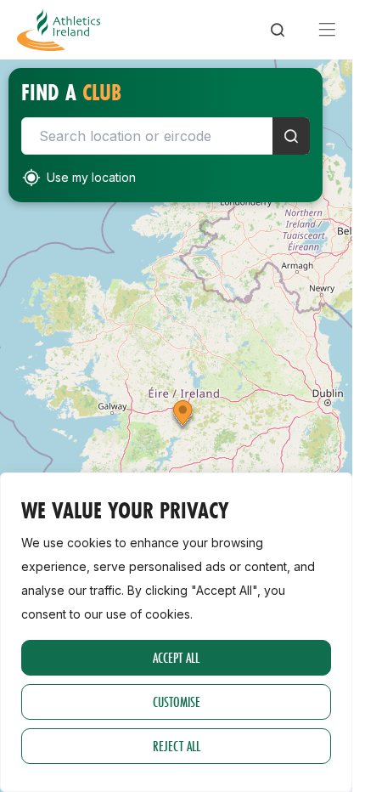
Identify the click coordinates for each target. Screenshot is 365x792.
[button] (183, 416)
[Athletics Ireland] (58, 29)
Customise (176, 701)
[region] (176, 632)
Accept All (176, 657)
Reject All (176, 745)
